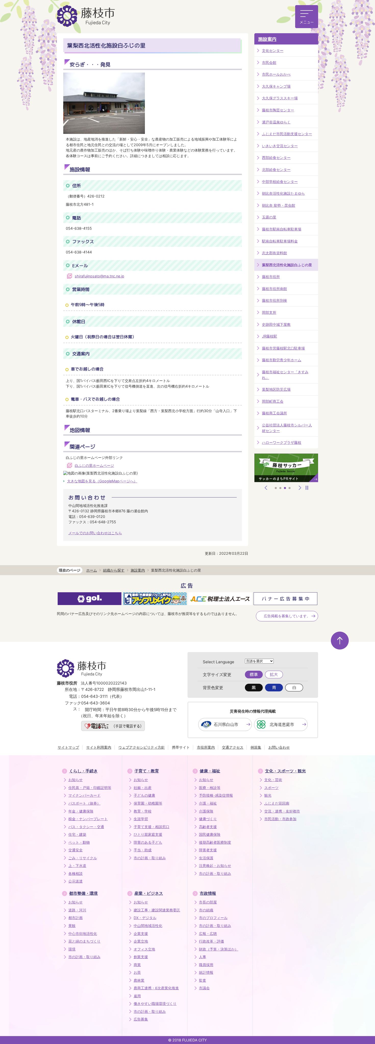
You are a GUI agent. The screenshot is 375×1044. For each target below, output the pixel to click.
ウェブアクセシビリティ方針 (141, 747)
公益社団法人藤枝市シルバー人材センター (287, 428)
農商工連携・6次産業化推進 (156, 988)
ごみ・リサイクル (82, 858)
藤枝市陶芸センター (278, 110)
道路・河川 (77, 910)
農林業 (139, 980)
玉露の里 (269, 217)
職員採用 (206, 965)
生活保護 (206, 858)
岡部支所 (269, 312)
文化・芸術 (273, 780)
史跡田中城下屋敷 (276, 324)
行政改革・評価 (211, 941)
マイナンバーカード (84, 795)
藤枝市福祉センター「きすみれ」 (285, 375)
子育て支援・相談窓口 (151, 827)
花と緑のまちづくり (84, 941)
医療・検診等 (209, 788)
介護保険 (206, 811)
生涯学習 (141, 819)
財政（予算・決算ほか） (218, 949)
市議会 (204, 988)
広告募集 (141, 1019)
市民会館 (269, 62)
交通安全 (75, 850)
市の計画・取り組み (150, 858)
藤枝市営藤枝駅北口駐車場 (283, 348)
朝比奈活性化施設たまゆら (283, 193)
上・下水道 (77, 866)
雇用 (137, 996)
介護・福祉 (208, 803)
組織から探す (113, 570)
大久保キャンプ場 (276, 86)
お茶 (137, 972)
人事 (202, 957)
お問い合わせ (279, 747)
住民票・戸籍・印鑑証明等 (89, 788)
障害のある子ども (148, 842)
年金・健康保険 (80, 811)
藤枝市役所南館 (274, 288)
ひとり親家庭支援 (148, 834)
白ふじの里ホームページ (94, 465)
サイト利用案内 (98, 747)
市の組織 (206, 910)
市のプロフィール (213, 918)
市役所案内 (206, 747)
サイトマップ (68, 747)
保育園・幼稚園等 (148, 803)
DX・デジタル (145, 918)
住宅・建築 (77, 834)
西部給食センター (276, 157)
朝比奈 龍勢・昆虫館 (278, 205)
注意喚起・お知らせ (215, 866)
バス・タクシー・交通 (86, 827)
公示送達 (75, 881)
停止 (307, 488)
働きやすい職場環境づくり (155, 1004)
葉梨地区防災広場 (276, 389)
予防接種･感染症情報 (216, 795)
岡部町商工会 (272, 401)
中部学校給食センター (280, 181)
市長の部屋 (208, 902)
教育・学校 (143, 811)
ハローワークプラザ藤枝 (281, 442)
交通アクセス (232, 747)
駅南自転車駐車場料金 (280, 241)
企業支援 (141, 934)
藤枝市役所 (271, 276)
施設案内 (267, 39)
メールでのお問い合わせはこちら (95, 533)
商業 (137, 965)
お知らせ (75, 780)
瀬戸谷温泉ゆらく (276, 122)
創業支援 (141, 957)
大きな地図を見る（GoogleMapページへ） (102, 481)
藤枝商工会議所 (274, 413)
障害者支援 (208, 850)
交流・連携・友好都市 (282, 811)
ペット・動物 (79, 842)
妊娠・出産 (143, 788)
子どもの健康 (144, 795)
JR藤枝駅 (269, 336)
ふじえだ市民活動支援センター (287, 134)
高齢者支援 (208, 827)
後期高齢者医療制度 (215, 842)
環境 (72, 949)
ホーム (91, 570)
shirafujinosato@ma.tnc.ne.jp (99, 276)
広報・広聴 (208, 934)
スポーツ (271, 788)
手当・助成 (143, 850)
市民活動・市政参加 (280, 819)
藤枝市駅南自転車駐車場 (281, 229)
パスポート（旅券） (84, 803)
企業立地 (141, 941)
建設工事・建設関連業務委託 (157, 910)
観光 (267, 795)
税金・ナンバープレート (88, 819)
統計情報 (206, 972)
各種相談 (75, 874)
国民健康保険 (209, 834)
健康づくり (208, 819)
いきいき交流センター (280, 146)
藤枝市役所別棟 (274, 300)
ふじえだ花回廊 (276, 803)
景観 (72, 926)
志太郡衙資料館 (274, 253)
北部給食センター (276, 169)
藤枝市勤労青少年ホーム (281, 360)
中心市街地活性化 (82, 934)
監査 (202, 980)
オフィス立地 (144, 949)
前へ (266, 488)
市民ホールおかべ (276, 74)
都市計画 (75, 918)
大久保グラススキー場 (280, 98)
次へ (300, 488)
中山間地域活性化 (148, 926)
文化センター (272, 50)
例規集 (256, 747)
